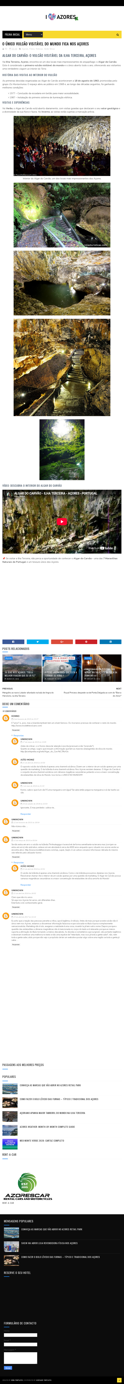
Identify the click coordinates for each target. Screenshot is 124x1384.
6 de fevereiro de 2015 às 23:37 (25, 719)
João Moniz (27, 759)
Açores (25, 49)
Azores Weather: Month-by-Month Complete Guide (47, 1126)
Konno (15, 716)
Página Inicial (12, 34)
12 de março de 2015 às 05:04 (25, 840)
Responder (16, 730)
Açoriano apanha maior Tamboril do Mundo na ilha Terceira (52, 1113)
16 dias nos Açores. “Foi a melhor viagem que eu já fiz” (20, 674)
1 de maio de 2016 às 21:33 (33, 786)
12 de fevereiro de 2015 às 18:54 (26, 822)
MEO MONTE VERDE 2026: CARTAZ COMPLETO (42, 1140)
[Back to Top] (119, 1380)
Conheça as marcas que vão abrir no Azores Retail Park (50, 1085)
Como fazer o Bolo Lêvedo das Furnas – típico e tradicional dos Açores (59, 1099)
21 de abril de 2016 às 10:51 (34, 869)
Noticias (39, 49)
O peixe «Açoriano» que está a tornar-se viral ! (61, 674)
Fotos (32, 49)
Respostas (19, 735)
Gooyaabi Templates (43, 1380)
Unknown (26, 739)
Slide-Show (49, 49)
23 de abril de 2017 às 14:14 (24, 917)
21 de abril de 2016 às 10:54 (34, 763)
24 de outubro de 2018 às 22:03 (35, 804)
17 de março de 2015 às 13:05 (34, 742)
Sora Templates (17, 1380)
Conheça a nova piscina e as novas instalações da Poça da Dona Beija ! (101, 672)
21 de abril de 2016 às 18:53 (24, 893)
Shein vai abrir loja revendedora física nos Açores (49, 1243)
